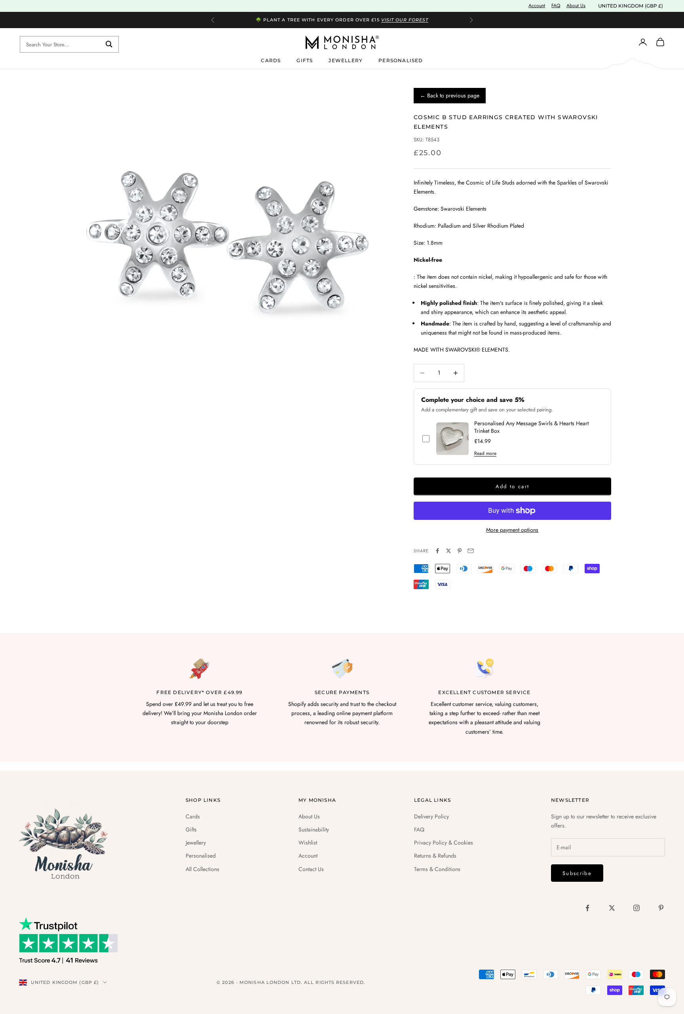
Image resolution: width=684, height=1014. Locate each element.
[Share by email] (470, 551)
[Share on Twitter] (448, 551)
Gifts (304, 60)
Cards (271, 60)
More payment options (512, 530)
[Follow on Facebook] (587, 908)
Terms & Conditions (437, 869)
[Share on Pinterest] (459, 551)
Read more (485, 453)
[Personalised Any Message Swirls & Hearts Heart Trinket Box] (452, 438)
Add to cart (513, 486)
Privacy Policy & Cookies (443, 843)
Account (536, 5)
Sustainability (313, 829)
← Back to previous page (449, 95)
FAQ (555, 5)
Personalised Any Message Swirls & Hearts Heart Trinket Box (531, 427)
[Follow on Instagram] (636, 908)
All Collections (202, 869)
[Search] (109, 44)
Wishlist (307, 843)
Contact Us (311, 869)
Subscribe (577, 873)
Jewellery (346, 60)
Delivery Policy (431, 816)
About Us (575, 5)
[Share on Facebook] (437, 551)
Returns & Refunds (435, 856)
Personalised (400, 60)
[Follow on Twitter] (612, 908)
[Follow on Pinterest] (661, 908)
